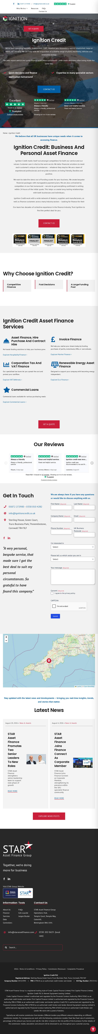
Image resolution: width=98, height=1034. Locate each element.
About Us (7, 909)
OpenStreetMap (89, 686)
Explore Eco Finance (59, 379)
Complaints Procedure (75, 969)
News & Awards (25, 723)
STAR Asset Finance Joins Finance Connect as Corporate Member (61, 750)
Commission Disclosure (56, 969)
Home (5, 133)
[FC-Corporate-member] (18, 889)
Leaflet (78, 686)
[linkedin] (18, 4)
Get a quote (23, 913)
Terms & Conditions (27, 969)
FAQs (20, 909)
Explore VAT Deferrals (12, 379)
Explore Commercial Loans (14, 402)
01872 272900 (25, 4)
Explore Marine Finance (61, 354)
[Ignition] (15, 17)
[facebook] (14, 4)
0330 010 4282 (34, 506)
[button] (49, 660)
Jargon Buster (24, 916)
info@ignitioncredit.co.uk (41, 4)
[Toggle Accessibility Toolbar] (93, 1029)
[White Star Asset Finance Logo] (18, 841)
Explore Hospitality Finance (14, 355)
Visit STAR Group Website (13, 886)
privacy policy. (70, 593)
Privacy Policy (41, 969)
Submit (55, 616)
